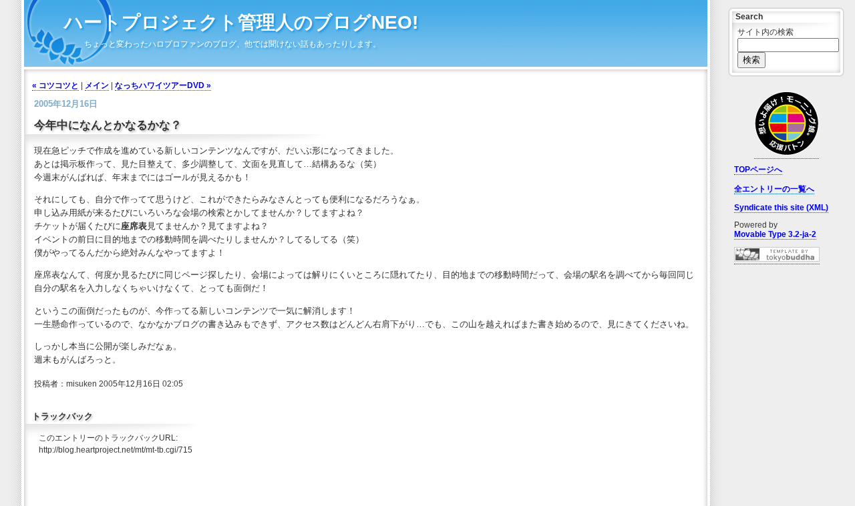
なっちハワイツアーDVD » (163, 85)
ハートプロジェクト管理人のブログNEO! (241, 22)
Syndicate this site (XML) (781, 207)
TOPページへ (758, 169)
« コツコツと (55, 85)
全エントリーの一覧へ (774, 189)
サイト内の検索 (765, 32)
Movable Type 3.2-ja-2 (775, 234)
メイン (97, 85)
